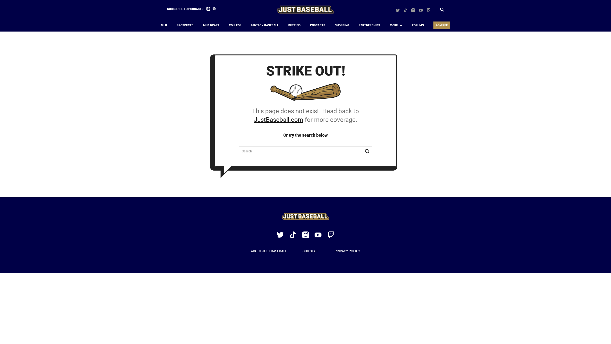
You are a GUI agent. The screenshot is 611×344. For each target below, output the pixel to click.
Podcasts (317, 25)
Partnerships (369, 25)
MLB (164, 25)
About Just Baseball (269, 251)
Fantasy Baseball (265, 25)
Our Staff (310, 251)
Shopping (342, 25)
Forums (418, 25)
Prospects (185, 25)
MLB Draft (211, 25)
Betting (294, 25)
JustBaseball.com (278, 119)
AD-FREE (442, 25)
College (235, 25)
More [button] (394, 25)
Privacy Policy (347, 251)
